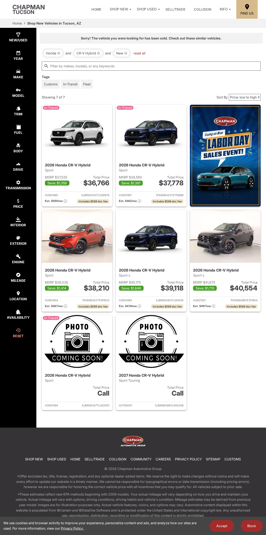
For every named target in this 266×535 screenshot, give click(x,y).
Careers (163, 459)
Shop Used (147, 9)
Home (96, 9)
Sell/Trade (175, 9)
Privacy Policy (188, 459)
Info (224, 9)
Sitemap (213, 459)
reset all (139, 53)
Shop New (119, 9)
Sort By (222, 97)
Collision (202, 9)
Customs (232, 459)
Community (141, 459)
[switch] (51, 84)
